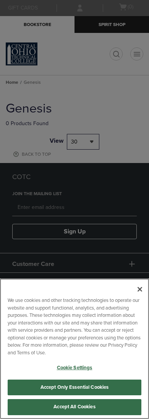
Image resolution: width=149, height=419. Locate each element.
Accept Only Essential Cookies (74, 387)
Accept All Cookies (74, 407)
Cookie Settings (74, 368)
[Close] (139, 289)
